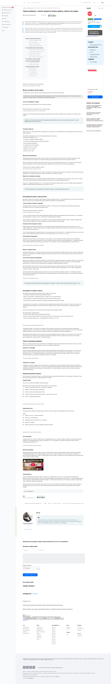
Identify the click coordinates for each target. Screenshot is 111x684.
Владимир (66, 658)
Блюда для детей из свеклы (32, 66)
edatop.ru (57, 676)
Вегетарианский (7, 24)
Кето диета (39, 634)
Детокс (5, 18)
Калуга (81, 658)
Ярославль (51, 659)
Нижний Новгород (48, 658)
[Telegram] (52, 15)
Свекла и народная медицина (33, 61)
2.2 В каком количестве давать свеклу (36, 51)
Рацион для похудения (41, 631)
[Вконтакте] (33, 667)
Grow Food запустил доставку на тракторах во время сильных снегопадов (93, 113)
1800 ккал (54, 639)
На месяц (79, 630)
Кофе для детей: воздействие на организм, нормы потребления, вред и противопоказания (43, 605)
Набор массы (6, 21)
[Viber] (53, 15)
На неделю (79, 627)
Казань (42, 658)
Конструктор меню (26, 630)
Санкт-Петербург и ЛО (36, 658)
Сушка (38, 639)
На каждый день (80, 628)
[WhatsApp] (55, 15)
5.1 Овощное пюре (32, 68)
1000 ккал (54, 627)
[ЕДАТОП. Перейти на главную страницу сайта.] (8, 2)
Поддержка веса (7, 12)
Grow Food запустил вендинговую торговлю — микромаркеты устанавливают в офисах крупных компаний (93, 107)
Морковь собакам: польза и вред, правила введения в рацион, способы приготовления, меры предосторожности (48, 609)
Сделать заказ (95, 97)
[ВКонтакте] (48, 15)
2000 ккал (54, 642)
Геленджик (71, 658)
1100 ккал (53, 628)
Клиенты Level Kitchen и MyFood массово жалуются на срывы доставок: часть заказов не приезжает (94, 119)
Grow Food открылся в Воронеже (93, 130)
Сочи (28, 659)
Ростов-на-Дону (100, 658)
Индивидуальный (40, 628)
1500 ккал (54, 634)
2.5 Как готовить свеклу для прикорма (36, 56)
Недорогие (6, 27)
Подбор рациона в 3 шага (96, 44)
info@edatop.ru (31, 678)
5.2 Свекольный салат (33, 70)
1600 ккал (54, 636)
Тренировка (39, 637)
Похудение (6, 15)
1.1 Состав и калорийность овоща (35, 40)
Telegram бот (93, 49)
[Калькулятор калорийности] (95, 36)
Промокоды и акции (8, 9)
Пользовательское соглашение (44, 667)
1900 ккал (54, 640)
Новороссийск (90, 658)
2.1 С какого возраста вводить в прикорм (36, 49)
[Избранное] (94, 2)
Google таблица (93, 56)
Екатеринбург (76, 658)
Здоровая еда (39, 627)
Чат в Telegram (93, 62)
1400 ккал (54, 633)
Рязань (24, 659)
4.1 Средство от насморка (33, 62)
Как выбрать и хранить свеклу (33, 58)
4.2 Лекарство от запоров (34, 64)
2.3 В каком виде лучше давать (35, 53)
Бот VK (91, 52)
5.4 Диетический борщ (33, 73)
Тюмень (41, 659)
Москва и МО (28, 658)
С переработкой (26, 627)
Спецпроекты (79, 635)
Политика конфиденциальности (57, 667)
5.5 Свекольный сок (32, 75)
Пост (67, 634)
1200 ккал (54, 630)
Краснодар (85, 658)
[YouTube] (24, 667)
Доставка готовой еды (7, 7)
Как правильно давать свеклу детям (34, 47)
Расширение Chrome (94, 54)
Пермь (95, 658)
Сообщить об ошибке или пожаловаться (33, 503)
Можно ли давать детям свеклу (33, 38)
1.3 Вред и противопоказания (34, 43)
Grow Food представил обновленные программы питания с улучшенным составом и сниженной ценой (94, 125)
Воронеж (54, 658)
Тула (38, 659)
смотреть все (35, 593)
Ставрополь (31, 659)
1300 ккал (54, 631)
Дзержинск (58, 658)
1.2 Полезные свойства (33, 42)
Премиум (68, 628)
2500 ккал (54, 643)
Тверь (36, 659)
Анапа (62, 658)
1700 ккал (54, 637)
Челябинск (46, 659)
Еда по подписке (26, 628)
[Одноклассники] (50, 15)
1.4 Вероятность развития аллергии (35, 45)
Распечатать (43, 15)
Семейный (25, 631)
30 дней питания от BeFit (93, 89)
